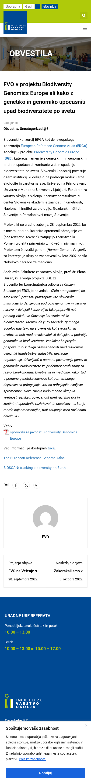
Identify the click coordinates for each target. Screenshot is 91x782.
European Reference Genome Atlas (53, 146)
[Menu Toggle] (85, 29)
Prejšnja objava (20, 563)
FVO (45, 537)
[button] (84, 15)
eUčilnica (49, 6)
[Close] (86, 725)
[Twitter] (26, 485)
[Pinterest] (36, 485)
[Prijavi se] (37, 6)
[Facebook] (15, 485)
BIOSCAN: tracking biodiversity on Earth (35, 468)
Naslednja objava (69, 563)
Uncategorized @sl (34, 129)
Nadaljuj (45, 773)
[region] (45, 751)
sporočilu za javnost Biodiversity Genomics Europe (43, 435)
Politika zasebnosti (32, 759)
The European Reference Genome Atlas (34, 458)
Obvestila (11, 129)
